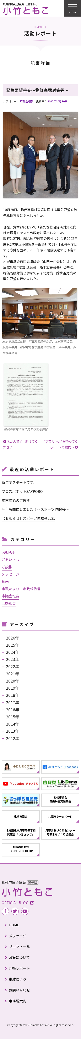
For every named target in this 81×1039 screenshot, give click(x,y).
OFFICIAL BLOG (15, 902)
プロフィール (19, 946)
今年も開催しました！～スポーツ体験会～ (35, 509)
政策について (19, 957)
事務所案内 (17, 1001)
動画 (5, 581)
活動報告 (9, 603)
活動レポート (19, 968)
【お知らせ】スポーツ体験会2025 (28, 518)
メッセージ (10, 574)
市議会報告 (26, 101)
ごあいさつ (10, 559)
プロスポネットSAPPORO (22, 491)
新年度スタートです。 (19, 482)
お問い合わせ (19, 990)
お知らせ (9, 552)
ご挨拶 (7, 566)
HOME (14, 924)
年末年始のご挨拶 (16, 500)
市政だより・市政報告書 (21, 588)
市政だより (17, 979)
